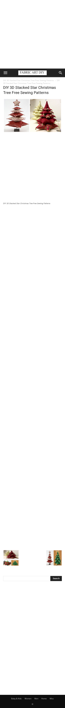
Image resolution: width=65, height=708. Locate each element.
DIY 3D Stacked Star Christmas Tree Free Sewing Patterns (28, 80)
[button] (5, 73)
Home (44, 698)
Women (28, 698)
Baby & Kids (16, 698)
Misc (52, 698)
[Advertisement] (32, 34)
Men (36, 698)
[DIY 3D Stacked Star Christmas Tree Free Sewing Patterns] (32, 132)
